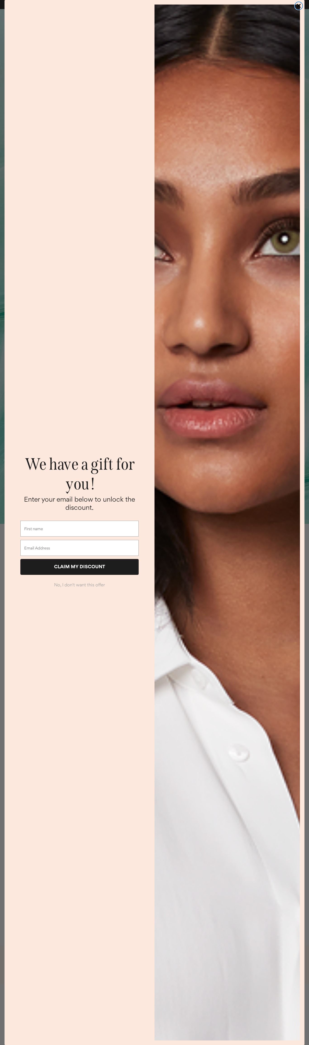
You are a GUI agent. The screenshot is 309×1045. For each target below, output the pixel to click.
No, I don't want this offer (79, 585)
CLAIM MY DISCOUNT (79, 566)
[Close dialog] (299, 6)
